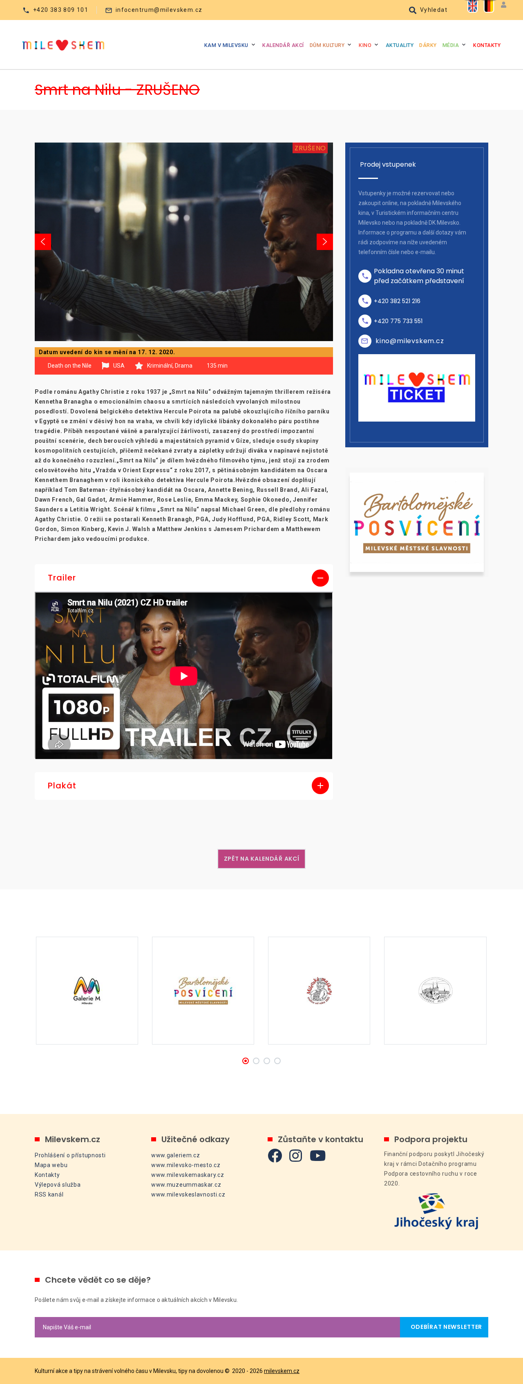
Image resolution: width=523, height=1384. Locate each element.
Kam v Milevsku (226, 45)
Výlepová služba (58, 1184)
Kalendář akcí (283, 45)
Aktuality (400, 45)
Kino (365, 45)
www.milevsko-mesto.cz (186, 1165)
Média (451, 45)
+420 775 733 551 (398, 321)
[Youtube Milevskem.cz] (318, 1155)
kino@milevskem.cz (409, 341)
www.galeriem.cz (175, 1155)
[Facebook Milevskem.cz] (275, 1155)
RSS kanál (49, 1194)
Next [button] (325, 242)
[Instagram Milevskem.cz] (295, 1155)
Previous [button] (43, 242)
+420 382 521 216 (397, 301)
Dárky (428, 45)
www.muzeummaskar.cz (186, 1184)
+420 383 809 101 (60, 10)
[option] (184, 242)
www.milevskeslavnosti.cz (188, 1194)
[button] (184, 578)
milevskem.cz (281, 1371)
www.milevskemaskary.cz (187, 1175)
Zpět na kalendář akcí (261, 859)
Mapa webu (51, 1165)
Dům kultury (327, 45)
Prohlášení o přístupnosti (70, 1155)
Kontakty (487, 45)
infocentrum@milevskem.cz (159, 10)
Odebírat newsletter (444, 1327)
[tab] (184, 578)
